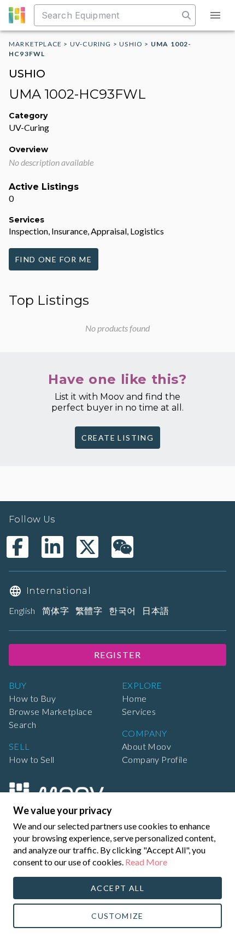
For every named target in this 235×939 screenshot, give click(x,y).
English (22, 610)
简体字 (55, 610)
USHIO (131, 44)
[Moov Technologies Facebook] (17, 547)
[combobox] (107, 15)
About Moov (146, 746)
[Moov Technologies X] (87, 547)
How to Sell (31, 759)
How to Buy (32, 698)
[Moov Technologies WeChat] (122, 547)
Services (139, 711)
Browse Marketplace (50, 711)
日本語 (155, 610)
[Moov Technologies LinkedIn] (52, 547)
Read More (146, 862)
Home (134, 698)
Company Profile (154, 759)
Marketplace (35, 44)
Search (22, 724)
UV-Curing (90, 44)
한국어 (122, 610)
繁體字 (88, 610)
